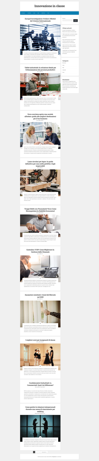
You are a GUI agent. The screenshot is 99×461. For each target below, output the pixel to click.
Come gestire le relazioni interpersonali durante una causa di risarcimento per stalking (40, 409)
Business (41, 22)
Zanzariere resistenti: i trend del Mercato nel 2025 (40, 296)
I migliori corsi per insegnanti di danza (40, 340)
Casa (63, 65)
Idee (42, 167)
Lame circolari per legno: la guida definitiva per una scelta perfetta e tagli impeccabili (40, 163)
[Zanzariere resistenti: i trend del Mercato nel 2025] (40, 314)
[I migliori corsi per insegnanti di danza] (40, 357)
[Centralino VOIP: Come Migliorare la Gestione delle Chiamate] (40, 268)
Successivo (44, 452)
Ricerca (63, 18)
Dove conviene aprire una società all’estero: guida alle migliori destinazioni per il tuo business (40, 116)
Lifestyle (43, 413)
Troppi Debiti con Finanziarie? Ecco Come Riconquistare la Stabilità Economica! (40, 210)
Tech (42, 71)
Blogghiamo (54, 456)
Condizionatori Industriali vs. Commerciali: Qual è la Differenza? (40, 384)
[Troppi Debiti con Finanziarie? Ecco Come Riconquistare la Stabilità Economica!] (40, 225)
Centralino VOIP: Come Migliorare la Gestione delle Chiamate (40, 251)
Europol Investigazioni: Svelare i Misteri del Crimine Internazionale (40, 20)
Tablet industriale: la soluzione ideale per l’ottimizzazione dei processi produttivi (40, 68)
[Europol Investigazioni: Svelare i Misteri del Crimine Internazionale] (40, 39)
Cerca (75, 20)
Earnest (38, 413)
